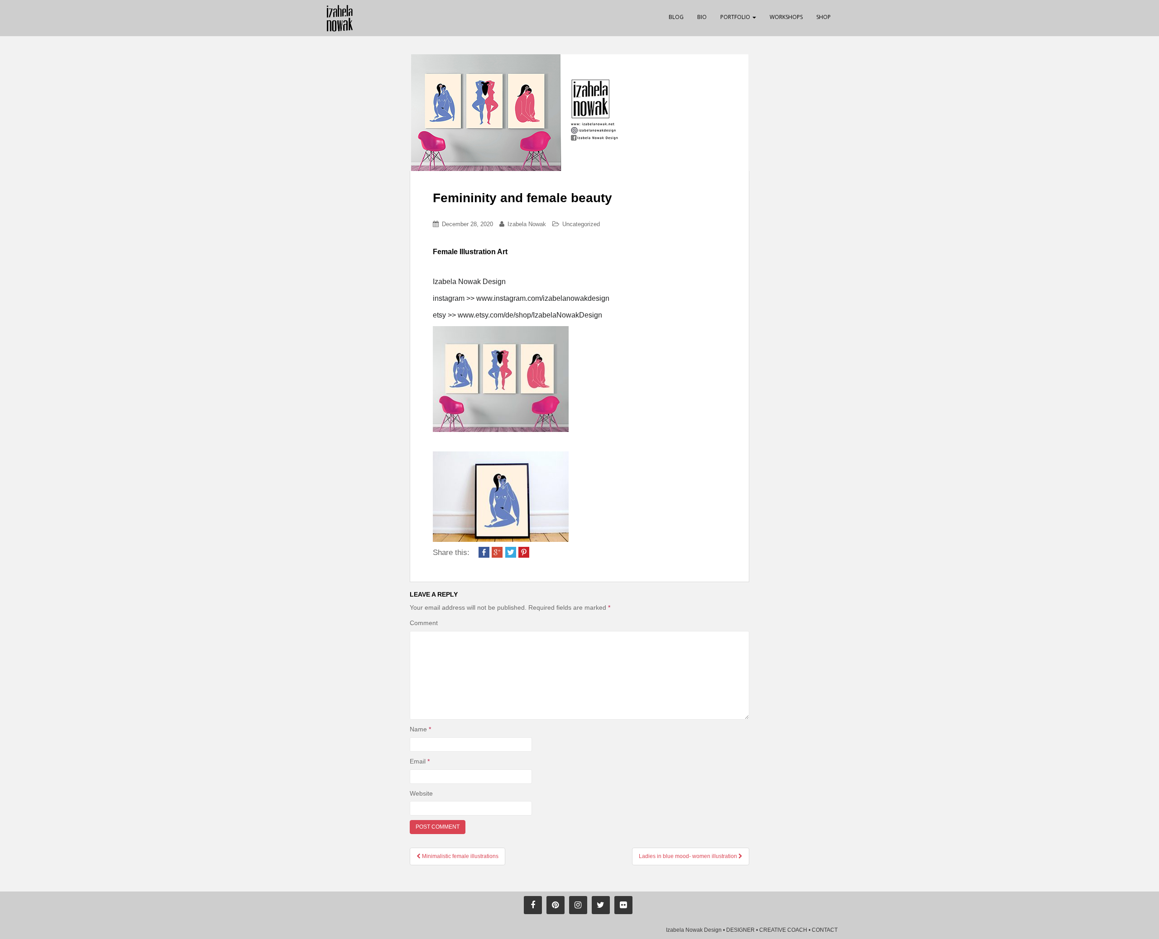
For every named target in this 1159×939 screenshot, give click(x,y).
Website (421, 793)
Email (420, 761)
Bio (702, 17)
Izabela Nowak (527, 224)
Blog (676, 17)
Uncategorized (581, 224)
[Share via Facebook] (484, 551)
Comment (424, 622)
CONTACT (825, 930)
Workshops (786, 17)
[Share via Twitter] (510, 551)
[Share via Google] (497, 551)
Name (420, 729)
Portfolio (736, 17)
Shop (823, 17)
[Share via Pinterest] (523, 551)
